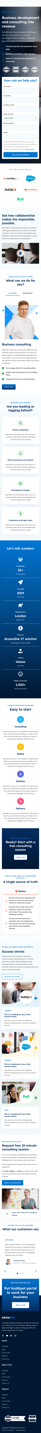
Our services (6, 1353)
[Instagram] (15, 1336)
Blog (3, 1349)
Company (5, 1346)
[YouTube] (7, 1336)
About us (5, 1356)
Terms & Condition (8, 1430)
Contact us (5, 1359)
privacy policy (29, 149)
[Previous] (5, 1271)
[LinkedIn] (11, 1336)
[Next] (36, 1271)
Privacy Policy (20, 1430)
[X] (3, 1336)
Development (28, 293)
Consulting (12, 293)
